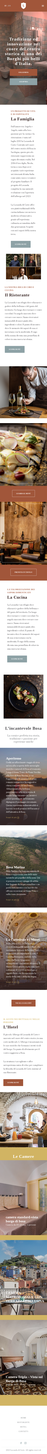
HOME (23, 1418)
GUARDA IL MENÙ (23, 493)
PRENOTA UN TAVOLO (23, 572)
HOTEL (23, 1427)
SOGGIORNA (23, 72)
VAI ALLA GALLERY (23, 1003)
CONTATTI (23, 1431)
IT (6, 6)
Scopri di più (11, 817)
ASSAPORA (23, 82)
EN (9, 6)
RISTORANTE (23, 1422)
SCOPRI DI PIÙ (21, 244)
